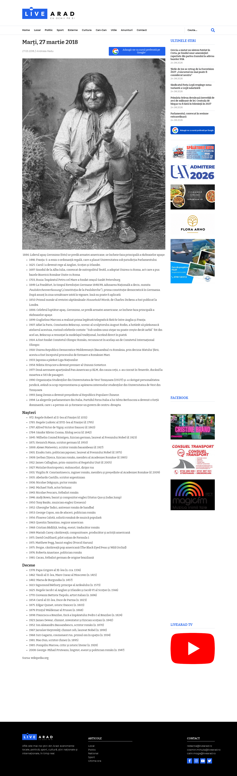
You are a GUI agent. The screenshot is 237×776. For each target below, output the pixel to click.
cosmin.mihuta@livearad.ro (204, 750)
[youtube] (203, 761)
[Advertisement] (149, 13)
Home (26, 30)
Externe (73, 30)
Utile (114, 30)
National (93, 753)
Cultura (87, 30)
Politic (49, 30)
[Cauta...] (213, 30)
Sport (60, 30)
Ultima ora (94, 761)
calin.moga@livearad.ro (201, 753)
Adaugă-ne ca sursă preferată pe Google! (141, 51)
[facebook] (190, 761)
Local (37, 30)
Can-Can (101, 30)
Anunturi (127, 30)
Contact (142, 30)
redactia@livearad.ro (199, 746)
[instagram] (197, 761)
